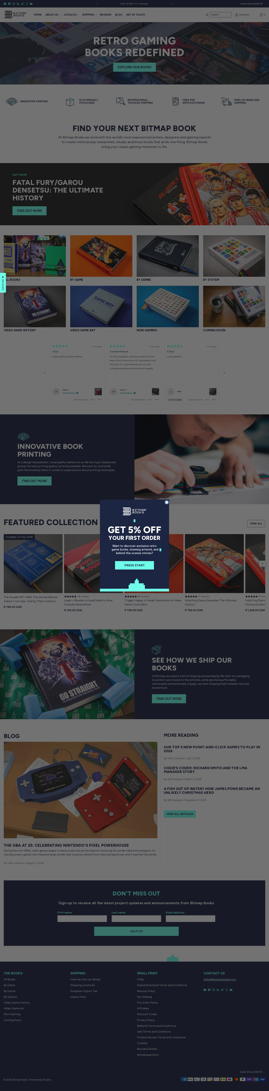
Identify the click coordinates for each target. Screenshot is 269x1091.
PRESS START (134, 565)
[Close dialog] (166, 502)
